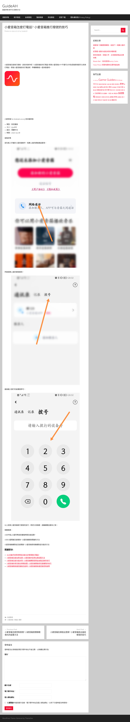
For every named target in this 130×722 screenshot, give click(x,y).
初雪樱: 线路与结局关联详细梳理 (104, 51)
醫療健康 (39, 17)
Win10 (120, 80)
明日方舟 (112, 90)
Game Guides (107, 79)
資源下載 (62, 17)
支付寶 (107, 90)
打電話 (16, 620)
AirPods (96, 80)
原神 (122, 84)
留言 (7, 654)
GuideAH (10, 6)
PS (117, 80)
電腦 (104, 100)
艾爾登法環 (104, 97)
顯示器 (109, 100)
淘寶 (122, 90)
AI (93, 80)
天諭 (98, 87)
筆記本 (116, 93)
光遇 (108, 84)
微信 (110, 87)
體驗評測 (114, 100)
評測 (115, 97)
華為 (108, 97)
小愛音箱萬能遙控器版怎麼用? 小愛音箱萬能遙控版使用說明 (28, 566)
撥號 (20, 620)
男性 (113, 93)
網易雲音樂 (98, 97)
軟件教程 (17, 17)
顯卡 (106, 100)
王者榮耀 (98, 93)
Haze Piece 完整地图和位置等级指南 (106, 65)
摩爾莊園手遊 (101, 90)
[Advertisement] (45, 48)
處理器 (112, 97)
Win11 (95, 84)
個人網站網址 (9, 697)
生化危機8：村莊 (106, 93)
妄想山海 (102, 87)
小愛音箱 (10, 620)
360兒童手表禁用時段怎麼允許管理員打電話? (23, 555)
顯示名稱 (8, 685)
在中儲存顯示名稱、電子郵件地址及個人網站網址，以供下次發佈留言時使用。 (38, 703)
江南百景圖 (117, 90)
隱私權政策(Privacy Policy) (80, 17)
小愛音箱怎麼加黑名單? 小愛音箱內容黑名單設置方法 (26, 558)
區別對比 (117, 84)
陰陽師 (96, 100)
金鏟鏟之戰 (120, 97)
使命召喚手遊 (102, 84)
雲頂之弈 (100, 100)
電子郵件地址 (10, 691)
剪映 (110, 84)
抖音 (121, 87)
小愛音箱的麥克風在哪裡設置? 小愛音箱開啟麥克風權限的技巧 (29, 563)
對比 (107, 87)
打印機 (118, 87)
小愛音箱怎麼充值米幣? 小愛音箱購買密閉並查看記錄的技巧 (28, 561)
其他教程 (51, 17)
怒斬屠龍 (114, 87)
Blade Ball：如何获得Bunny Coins (105, 61)
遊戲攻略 (5, 17)
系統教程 (28, 17)
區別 (113, 84)
